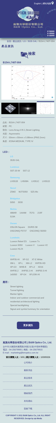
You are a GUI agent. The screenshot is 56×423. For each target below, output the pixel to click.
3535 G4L (32, 41)
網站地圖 (47, 3)
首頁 (9, 41)
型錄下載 (28, 408)
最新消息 (28, 370)
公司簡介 (28, 362)
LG (24, 41)
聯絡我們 (28, 393)
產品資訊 (17, 41)
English (37, 3)
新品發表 (28, 378)
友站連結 (28, 401)
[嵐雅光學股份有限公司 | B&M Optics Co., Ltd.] (28, 28)
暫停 (52, 97)
